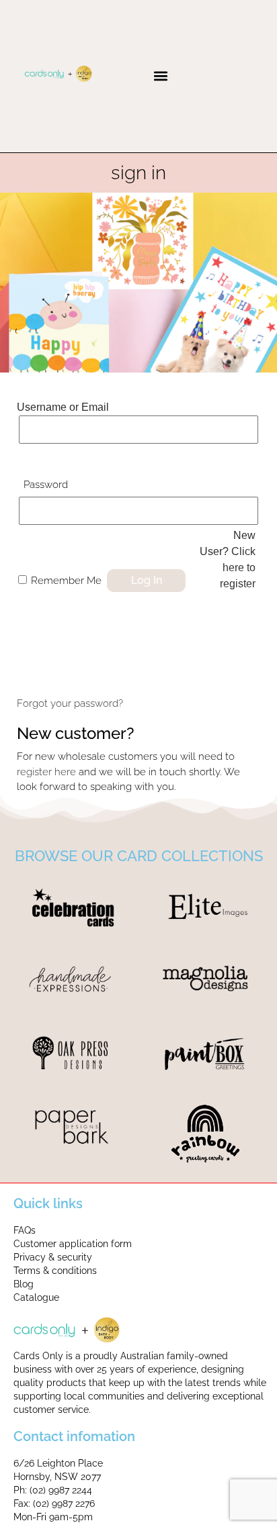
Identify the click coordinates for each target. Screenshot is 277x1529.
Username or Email (63, 407)
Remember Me (66, 581)
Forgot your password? (70, 703)
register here (46, 772)
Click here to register (237, 567)
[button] (160, 76)
